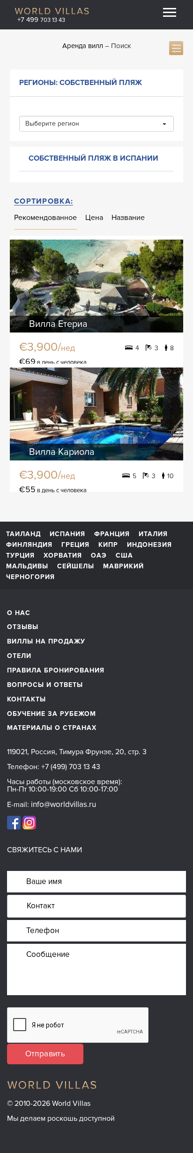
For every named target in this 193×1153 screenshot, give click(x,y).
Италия (153, 534)
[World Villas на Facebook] (14, 822)
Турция (20, 555)
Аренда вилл (82, 46)
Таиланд (23, 534)
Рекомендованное (45, 217)
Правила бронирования (55, 670)
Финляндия (29, 545)
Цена (94, 217)
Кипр (108, 545)
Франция (112, 534)
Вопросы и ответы (45, 685)
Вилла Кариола (62, 452)
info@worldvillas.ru (63, 804)
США (124, 555)
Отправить (45, 1054)
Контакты (26, 699)
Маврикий (123, 566)
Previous (25, 286)
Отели (19, 656)
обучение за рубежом (51, 714)
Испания (67, 534)
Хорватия (63, 555)
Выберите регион (52, 123)
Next (168, 286)
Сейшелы (75, 566)
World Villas (51, 11)
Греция (75, 545)
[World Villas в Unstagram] (29, 822)
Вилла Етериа (58, 324)
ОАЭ (99, 555)
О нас (18, 613)
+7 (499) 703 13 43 (70, 766)
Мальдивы (27, 566)
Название (128, 217)
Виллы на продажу (46, 641)
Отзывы (22, 627)
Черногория (30, 577)
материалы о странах (51, 728)
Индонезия (149, 545)
